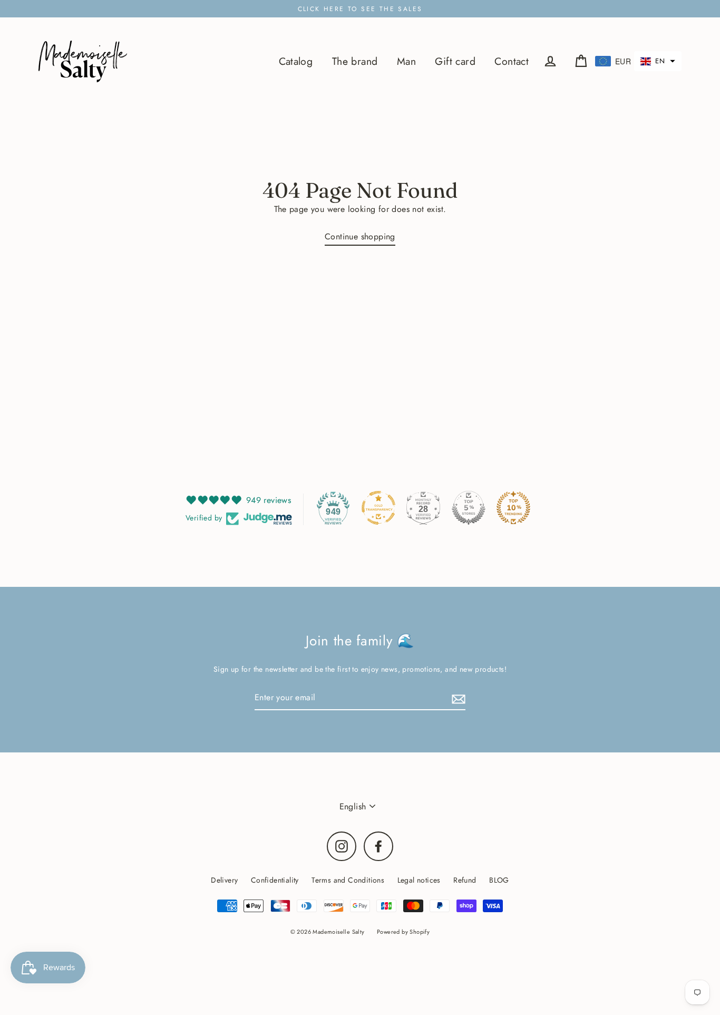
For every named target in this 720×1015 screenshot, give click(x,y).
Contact (511, 61)
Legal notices (419, 880)
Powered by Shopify (403, 931)
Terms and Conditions (348, 880)
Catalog (296, 61)
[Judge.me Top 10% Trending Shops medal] (513, 508)
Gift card (455, 61)
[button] (658, 61)
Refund (464, 880)
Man (406, 61)
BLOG (499, 880)
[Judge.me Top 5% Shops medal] (468, 508)
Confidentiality (275, 880)
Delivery (224, 880)
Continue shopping (360, 236)
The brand (355, 61)
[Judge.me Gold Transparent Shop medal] (378, 508)
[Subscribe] (457, 698)
